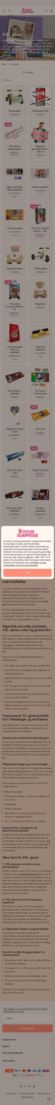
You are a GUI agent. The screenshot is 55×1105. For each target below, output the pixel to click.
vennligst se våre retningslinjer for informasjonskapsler (25, 564)
